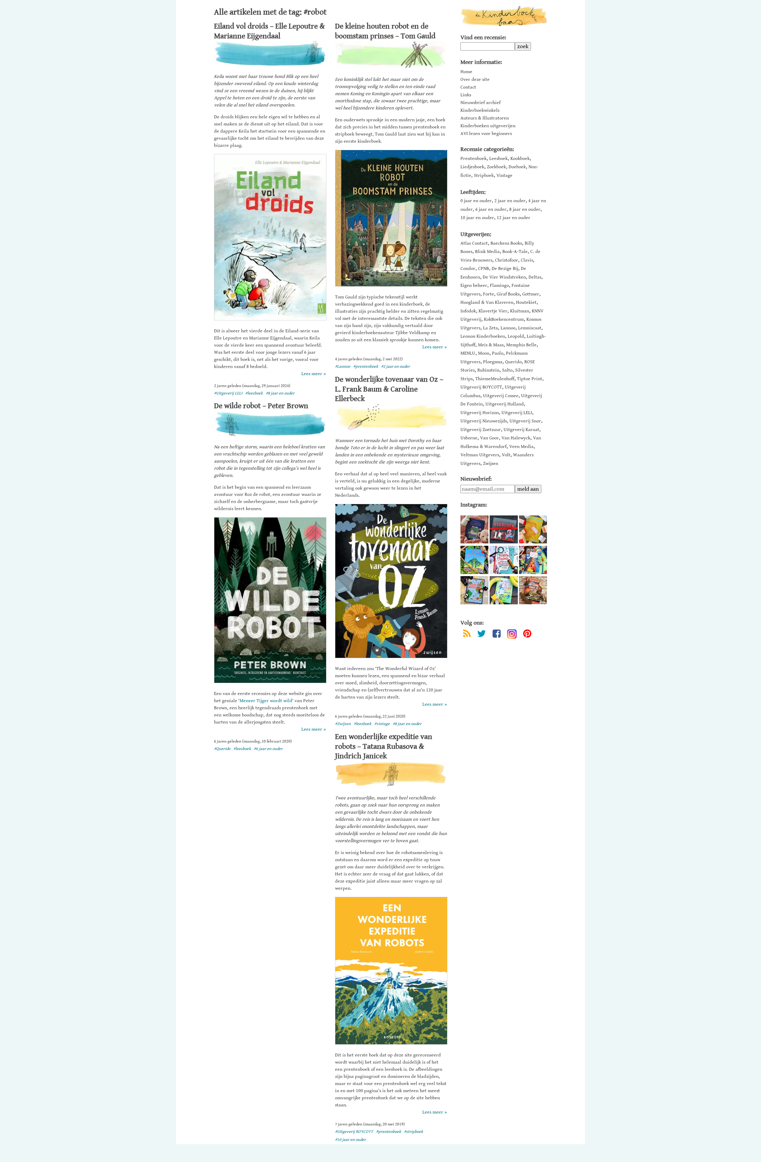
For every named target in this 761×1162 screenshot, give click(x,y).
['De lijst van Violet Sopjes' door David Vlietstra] (533, 560)
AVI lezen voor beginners (486, 133)
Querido (513, 362)
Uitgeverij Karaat (521, 430)
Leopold (516, 336)
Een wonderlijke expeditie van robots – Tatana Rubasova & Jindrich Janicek (383, 746)
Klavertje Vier (493, 311)
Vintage (504, 175)
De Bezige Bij (505, 268)
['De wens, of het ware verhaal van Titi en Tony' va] (533, 529)
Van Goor (489, 438)
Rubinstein (488, 370)
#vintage (382, 723)
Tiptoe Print (529, 379)
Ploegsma (492, 362)
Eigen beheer (473, 285)
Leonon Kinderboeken (482, 336)
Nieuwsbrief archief (480, 102)
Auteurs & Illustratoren (484, 118)
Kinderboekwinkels (479, 110)
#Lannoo (342, 366)
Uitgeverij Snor (525, 421)
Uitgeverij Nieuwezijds (483, 421)
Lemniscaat (529, 328)
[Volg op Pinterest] (527, 634)
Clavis (527, 260)
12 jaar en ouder (513, 218)
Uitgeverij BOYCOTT (481, 387)
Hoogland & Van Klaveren (486, 302)
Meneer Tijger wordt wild (266, 701)
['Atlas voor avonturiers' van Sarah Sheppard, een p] (474, 590)
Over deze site (475, 79)
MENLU (467, 353)
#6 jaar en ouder (268, 748)
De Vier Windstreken (504, 277)
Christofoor (506, 260)
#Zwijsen (343, 723)
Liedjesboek (472, 167)
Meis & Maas (491, 345)
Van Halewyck (515, 438)
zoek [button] (523, 46)
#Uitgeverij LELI (228, 393)
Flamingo (499, 285)
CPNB (483, 268)
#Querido (222, 748)
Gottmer (530, 294)
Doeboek (517, 167)
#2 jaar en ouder (395, 366)
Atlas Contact (474, 243)
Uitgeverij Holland (504, 404)
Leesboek (498, 158)
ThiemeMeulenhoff (494, 379)
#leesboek (254, 393)
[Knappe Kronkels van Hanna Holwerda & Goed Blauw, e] (504, 560)
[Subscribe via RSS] (467, 634)
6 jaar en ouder (491, 209)
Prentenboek (473, 158)
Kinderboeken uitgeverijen (487, 126)
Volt (506, 455)
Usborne (468, 438)
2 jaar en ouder (510, 201)
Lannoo (508, 328)
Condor (467, 268)
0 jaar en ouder (476, 201)
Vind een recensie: (483, 37)
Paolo (497, 353)
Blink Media (487, 251)
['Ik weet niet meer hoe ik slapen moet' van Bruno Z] (474, 529)
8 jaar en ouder (524, 209)
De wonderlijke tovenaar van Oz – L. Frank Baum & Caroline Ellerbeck (389, 389)
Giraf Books (508, 294)
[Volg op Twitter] (481, 634)
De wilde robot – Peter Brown (261, 405)
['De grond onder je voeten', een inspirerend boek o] (533, 590)
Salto (507, 370)
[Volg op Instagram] (512, 634)
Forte (488, 294)
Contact (468, 87)
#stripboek (413, 1131)
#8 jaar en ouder (280, 393)
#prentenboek (365, 366)
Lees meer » (313, 374)
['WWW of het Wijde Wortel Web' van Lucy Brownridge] (474, 560)
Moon (483, 353)
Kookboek (520, 158)
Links (465, 95)
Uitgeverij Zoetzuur (480, 430)
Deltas (535, 277)
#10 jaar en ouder (350, 1139)
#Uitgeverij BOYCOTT (354, 1131)
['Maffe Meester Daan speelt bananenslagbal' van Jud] (504, 590)
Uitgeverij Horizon (479, 413)
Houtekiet (526, 302)
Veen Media (521, 446)
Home (466, 72)
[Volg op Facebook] (497, 634)
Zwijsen (490, 463)
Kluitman (519, 311)
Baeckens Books (506, 243)
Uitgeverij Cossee (500, 396)
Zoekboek (496, 167)
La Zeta (490, 328)
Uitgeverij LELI (516, 413)
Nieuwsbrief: (476, 479)
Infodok (468, 311)
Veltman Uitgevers (479, 455)
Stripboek (484, 175)
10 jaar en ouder (477, 218)
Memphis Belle (521, 345)
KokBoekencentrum (504, 319)
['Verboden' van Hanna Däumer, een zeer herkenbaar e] (504, 529)
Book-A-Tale (515, 251)
